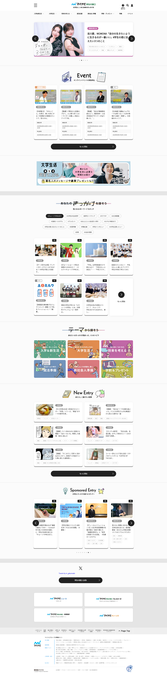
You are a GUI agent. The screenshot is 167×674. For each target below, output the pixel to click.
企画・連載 (69, 543)
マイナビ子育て (113, 649)
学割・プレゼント (106, 13)
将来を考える (66, 13)
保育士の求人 (114, 658)
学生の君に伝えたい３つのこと (97, 48)
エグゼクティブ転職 (106, 656)
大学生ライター (55, 418)
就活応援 (79, 13)
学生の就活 (58, 640)
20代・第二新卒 (79, 656)
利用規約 (45, 631)
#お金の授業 (88, 232)
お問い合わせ (57, 631)
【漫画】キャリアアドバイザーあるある (116, 418)
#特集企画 (84, 227)
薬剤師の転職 (77, 658)
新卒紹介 (87, 656)
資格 (122, 531)
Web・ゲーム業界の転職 (68, 656)
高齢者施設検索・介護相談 (83, 653)
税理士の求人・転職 (61, 658)
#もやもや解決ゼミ (110, 221)
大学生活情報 (119, 647)
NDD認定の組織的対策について (109, 631)
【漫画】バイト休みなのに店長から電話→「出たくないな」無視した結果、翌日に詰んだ (67, 434)
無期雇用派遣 (122, 658)
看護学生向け (77, 640)
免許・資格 (115, 531)
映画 (103, 52)
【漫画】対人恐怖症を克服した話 (51, 463)
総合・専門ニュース (73, 647)
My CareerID (85, 651)
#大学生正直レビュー (115, 227)
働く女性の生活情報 (61, 649)
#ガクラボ (103, 216)
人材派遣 (58, 656)
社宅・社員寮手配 (100, 662)
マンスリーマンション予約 (123, 651)
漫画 (101, 418)
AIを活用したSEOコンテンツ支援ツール (65, 653)
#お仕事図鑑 (115, 216)
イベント (130, 13)
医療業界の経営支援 (68, 660)
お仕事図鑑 (75, 540)
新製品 (39, 418)
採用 (79, 670)
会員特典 (120, 52)
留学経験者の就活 (67, 640)
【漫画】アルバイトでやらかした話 (51, 440)
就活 (96, 418)
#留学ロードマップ (89, 216)
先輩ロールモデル (66, 540)
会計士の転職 (116, 656)
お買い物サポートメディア (108, 651)
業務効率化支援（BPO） (70, 662)
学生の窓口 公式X (81, 580)
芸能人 (120, 48)
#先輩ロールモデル (57, 221)
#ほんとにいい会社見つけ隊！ (90, 221)
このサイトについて (38, 631)
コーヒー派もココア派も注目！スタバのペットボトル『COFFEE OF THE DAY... (118, 456)
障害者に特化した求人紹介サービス (82, 642)
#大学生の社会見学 (72, 216)
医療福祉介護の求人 (117, 642)
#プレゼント (71, 221)
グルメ (108, 440)
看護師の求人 (85, 658)
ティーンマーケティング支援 (107, 647)
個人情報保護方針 (93, 670)
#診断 (77, 232)
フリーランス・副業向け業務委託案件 (102, 642)
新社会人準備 (92, 13)
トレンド (45, 418)
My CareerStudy (76, 651)
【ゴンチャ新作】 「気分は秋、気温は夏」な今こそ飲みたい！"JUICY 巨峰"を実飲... (118, 434)
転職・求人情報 (97, 640)
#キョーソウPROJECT (54, 216)
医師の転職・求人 (105, 658)
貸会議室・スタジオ (89, 662)
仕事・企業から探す (92, 538)
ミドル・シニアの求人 (66, 642)
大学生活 (51, 13)
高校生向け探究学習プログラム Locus (75, 644)
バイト (65, 440)
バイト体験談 (73, 440)
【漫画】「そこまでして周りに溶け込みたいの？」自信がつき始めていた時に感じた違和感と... (67, 456)
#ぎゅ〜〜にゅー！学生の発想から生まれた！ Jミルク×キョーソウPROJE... (70, 267)
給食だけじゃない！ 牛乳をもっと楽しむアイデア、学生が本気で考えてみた (121, 267)
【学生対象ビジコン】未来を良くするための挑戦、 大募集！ (44, 527)
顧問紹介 (69, 658)
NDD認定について (98, 631)
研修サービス (59, 662)
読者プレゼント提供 (72, 631)
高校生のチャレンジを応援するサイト (89, 647)
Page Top (125, 631)
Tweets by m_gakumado (67, 573)
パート (57, 642)
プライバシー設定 (91, 631)
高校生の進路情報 (60, 644)
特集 (120, 13)
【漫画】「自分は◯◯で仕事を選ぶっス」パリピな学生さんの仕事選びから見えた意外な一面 (118, 411)
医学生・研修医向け (87, 640)
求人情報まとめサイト (61, 647)
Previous (35, 38)
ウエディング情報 (83, 649)
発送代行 (80, 662)
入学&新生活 (38, 13)
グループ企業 (85, 670)
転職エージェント (95, 656)
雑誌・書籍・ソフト (72, 649)
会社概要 (58, 670)
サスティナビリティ (71, 670)
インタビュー (112, 48)
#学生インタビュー (98, 227)
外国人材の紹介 (78, 660)
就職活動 (90, 418)
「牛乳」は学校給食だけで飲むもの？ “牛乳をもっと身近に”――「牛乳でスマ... (96, 267)
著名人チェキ (110, 52)
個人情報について (51, 631)
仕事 (76, 543)
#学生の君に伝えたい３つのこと (54, 227)
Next (131, 38)
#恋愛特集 (73, 227)
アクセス (64, 670)
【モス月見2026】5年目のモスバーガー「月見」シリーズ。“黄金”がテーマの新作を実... (67, 411)
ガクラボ (114, 440)
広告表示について (64, 631)
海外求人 (105, 640)
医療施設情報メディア (95, 651)
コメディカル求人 (94, 658)
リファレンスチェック (111, 662)
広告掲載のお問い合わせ (82, 631)
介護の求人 (58, 660)
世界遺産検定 (92, 649)
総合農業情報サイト (102, 649)
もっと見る (83, 146)
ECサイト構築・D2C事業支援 (63, 651)
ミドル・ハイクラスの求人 (115, 640)
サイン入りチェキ (93, 52)
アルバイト (126, 640)
